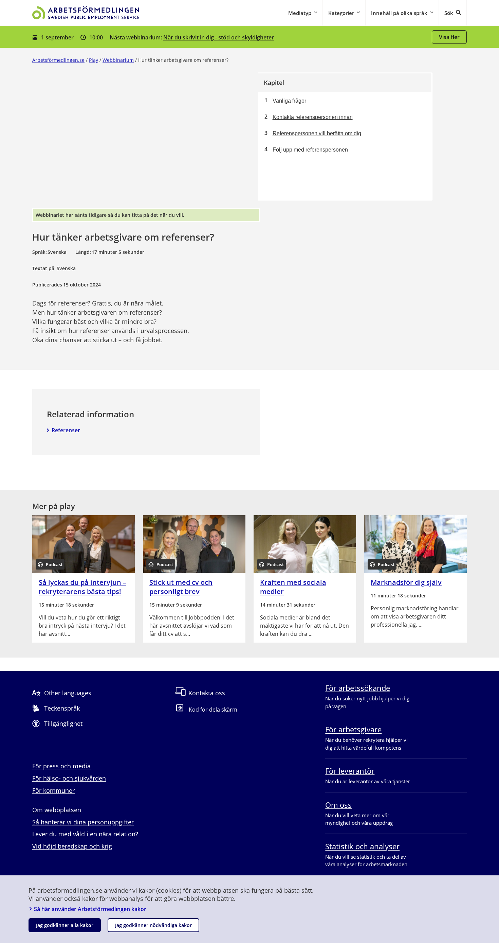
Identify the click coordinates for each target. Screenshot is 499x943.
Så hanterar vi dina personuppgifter (83, 822)
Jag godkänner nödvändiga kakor (153, 925)
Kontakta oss (206, 693)
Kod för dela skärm (213, 709)
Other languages (67, 693)
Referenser (66, 430)
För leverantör (349, 771)
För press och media (61, 766)
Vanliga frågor (289, 101)
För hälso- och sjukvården (69, 778)
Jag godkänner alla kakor (64, 925)
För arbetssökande (357, 688)
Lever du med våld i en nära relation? (85, 834)
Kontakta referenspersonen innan (313, 117)
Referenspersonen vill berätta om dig (317, 133)
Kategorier (341, 13)
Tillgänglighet (63, 723)
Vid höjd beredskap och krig (72, 846)
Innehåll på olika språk (399, 13)
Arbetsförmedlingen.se (58, 60)
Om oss (338, 805)
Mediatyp (299, 13)
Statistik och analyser (362, 846)
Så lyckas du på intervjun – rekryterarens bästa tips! (82, 587)
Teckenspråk (62, 708)
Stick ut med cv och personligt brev (180, 587)
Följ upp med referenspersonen (310, 150)
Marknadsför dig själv (406, 582)
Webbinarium (118, 60)
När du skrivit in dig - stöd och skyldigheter (218, 37)
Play (93, 60)
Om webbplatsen (56, 810)
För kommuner (53, 790)
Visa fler (449, 37)
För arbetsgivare (353, 729)
